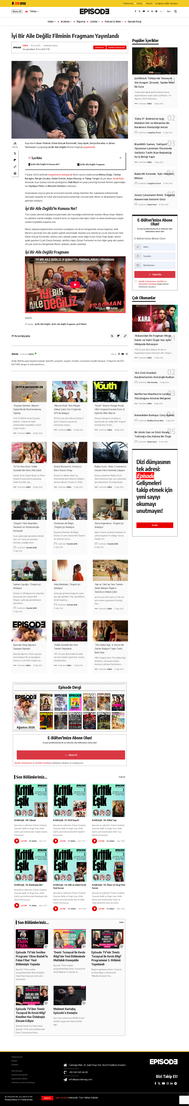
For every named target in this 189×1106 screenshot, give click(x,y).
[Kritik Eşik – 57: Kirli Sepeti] (69, 800)
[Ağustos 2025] (118, 720)
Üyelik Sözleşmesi (23, 763)
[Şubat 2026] (60, 720)
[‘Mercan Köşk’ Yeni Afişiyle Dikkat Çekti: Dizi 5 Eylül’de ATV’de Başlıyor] (69, 391)
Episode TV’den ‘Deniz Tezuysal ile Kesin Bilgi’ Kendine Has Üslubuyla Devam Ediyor (31, 1015)
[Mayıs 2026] (75, 702)
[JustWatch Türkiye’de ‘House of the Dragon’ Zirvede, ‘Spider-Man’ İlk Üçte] (155, 61)
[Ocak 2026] (75, 720)
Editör (25, 45)
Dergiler (155, 525)
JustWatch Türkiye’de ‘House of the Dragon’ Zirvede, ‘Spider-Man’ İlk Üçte (154, 82)
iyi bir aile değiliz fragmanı (63, 324)
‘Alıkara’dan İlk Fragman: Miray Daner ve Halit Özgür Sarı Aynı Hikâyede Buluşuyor (152, 340)
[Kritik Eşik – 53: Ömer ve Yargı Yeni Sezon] (108, 865)
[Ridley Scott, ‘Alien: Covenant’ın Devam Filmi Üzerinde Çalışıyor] (110, 452)
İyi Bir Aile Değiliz (42, 324)
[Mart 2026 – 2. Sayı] (118, 702)
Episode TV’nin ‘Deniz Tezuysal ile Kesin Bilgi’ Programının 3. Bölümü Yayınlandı (106, 958)
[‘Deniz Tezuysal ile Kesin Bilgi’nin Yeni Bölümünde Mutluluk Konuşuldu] (70, 939)
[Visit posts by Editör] (14, 354)
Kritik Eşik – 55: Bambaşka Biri (28, 884)
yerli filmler (81, 324)
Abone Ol (73, 755)
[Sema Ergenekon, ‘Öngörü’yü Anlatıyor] (110, 509)
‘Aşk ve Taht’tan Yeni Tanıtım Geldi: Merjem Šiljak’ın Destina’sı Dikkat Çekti (109, 588)
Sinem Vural (151, 204)
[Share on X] (15, 153)
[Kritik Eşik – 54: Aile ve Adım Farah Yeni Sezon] (69, 865)
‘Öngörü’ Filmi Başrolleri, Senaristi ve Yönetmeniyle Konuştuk (26, 527)
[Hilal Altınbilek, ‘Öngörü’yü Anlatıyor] (69, 570)
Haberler (99, 47)
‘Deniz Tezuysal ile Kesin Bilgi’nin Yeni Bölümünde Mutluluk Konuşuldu (69, 956)
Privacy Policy (11, 1099)
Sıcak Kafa (118, 178)
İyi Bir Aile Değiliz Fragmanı (92, 164)
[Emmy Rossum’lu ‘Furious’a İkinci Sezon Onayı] (69, 452)
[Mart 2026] (46, 720)
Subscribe (156, 274)
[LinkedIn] (152, 11)
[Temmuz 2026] (46, 702)
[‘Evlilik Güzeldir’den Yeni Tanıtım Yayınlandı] (69, 630)
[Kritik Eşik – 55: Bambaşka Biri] (31, 865)
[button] (47, 1098)
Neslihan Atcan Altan (155, 420)
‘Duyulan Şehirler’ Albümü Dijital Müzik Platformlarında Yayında (27, 409)
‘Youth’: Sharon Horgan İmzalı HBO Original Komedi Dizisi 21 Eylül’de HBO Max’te (110, 409)
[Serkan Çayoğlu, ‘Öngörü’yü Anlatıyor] (29, 570)
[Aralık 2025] (89, 720)
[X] (139, 11)
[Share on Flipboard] (15, 160)
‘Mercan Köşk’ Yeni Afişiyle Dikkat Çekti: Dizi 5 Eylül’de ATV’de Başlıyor (67, 409)
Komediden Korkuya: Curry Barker (154, 415)
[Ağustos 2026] (25, 708)
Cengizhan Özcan (154, 132)
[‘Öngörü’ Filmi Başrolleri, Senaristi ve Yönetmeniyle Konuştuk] (29, 509)
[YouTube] (144, 11)
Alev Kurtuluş (152, 382)
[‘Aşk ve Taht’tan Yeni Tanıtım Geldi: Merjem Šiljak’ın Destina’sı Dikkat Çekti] (110, 570)
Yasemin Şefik (31, 547)
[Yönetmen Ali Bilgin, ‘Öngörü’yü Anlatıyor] (69, 509)
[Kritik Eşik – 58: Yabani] (31, 800)
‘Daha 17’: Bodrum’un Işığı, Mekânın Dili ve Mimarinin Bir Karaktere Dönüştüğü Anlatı (152, 123)
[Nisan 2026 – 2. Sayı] (89, 702)
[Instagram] (148, 11)
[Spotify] (156, 11)
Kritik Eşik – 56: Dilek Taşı (104, 820)
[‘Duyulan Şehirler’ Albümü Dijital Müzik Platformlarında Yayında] (29, 391)
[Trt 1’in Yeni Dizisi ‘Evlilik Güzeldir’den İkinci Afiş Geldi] (29, 452)
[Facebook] (135, 11)
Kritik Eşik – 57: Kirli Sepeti (66, 820)
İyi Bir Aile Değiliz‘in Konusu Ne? (45, 164)
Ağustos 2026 (26, 727)
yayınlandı (89, 147)
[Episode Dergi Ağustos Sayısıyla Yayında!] (29, 630)
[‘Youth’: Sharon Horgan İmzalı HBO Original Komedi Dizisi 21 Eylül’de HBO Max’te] (110, 391)
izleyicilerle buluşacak (60, 174)
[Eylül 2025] (103, 720)
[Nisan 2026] (103, 702)
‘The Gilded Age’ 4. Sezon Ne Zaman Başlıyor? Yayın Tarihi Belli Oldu (109, 648)
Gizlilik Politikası (43, 763)
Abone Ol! (17, 11)
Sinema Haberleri (116, 47)
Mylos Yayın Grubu (57, 1097)
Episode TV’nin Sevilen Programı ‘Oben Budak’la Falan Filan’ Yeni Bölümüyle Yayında (32, 958)
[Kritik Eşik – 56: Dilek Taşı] (108, 800)
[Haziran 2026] (60, 702)
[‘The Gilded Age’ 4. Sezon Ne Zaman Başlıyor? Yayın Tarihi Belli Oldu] (110, 630)
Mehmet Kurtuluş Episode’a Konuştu (65, 1011)
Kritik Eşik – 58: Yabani (25, 820)
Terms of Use (27, 1099)
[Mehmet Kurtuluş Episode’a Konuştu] (70, 995)
